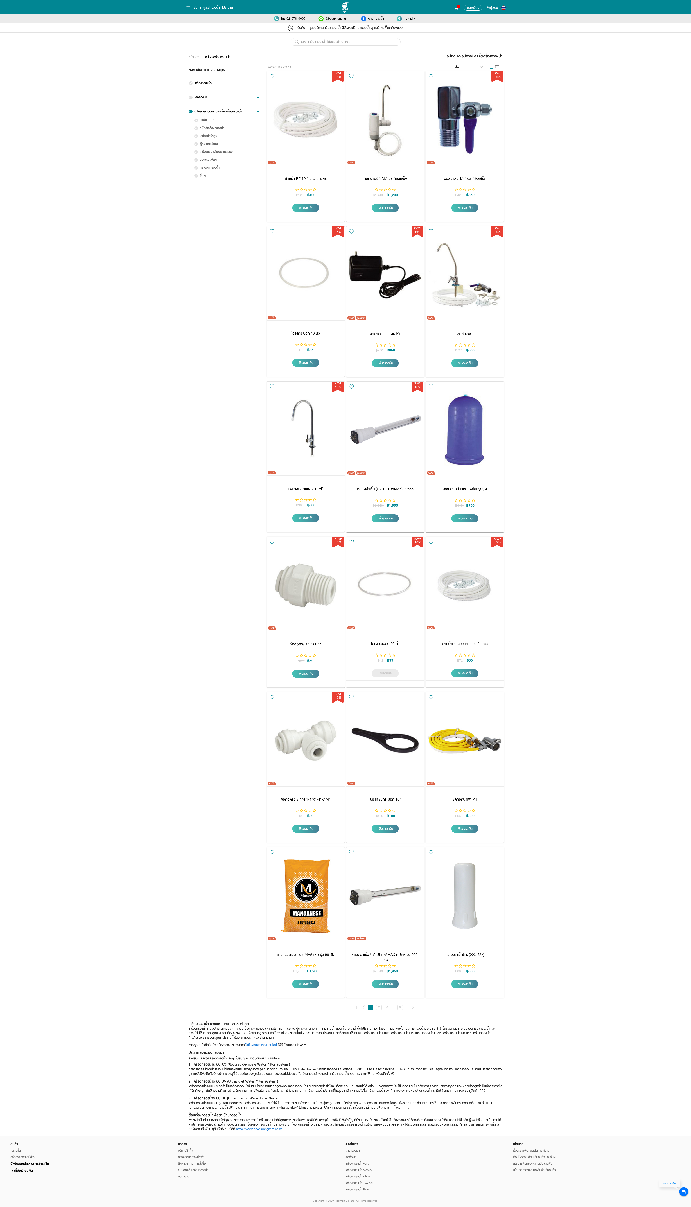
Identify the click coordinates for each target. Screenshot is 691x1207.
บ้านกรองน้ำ (376, 18)
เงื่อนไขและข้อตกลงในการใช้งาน (531, 1150)
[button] (473, 66)
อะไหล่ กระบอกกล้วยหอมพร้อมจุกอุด (465, 430)
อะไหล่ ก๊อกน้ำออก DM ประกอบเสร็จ (385, 120)
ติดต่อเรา (351, 1157)
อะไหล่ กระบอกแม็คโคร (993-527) (465, 896)
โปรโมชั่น (227, 7)
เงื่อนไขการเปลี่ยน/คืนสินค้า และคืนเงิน (535, 1157)
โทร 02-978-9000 (293, 18)
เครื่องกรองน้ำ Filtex (358, 1176)
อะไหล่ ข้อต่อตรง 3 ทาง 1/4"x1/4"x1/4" (306, 741)
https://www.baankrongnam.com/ (259, 1129)
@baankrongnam (337, 18)
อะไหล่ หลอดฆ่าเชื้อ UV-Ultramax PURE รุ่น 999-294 (385, 896)
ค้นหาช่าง (183, 1176)
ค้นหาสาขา (410, 18)
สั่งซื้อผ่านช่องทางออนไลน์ (261, 1045)
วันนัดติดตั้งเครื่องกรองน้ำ (193, 1170)
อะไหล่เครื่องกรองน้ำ (217, 57)
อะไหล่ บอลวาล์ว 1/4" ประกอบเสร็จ (465, 120)
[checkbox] (191, 83)
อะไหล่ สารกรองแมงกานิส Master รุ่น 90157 (306, 896)
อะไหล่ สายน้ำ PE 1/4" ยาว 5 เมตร (306, 120)
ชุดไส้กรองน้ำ (211, 7)
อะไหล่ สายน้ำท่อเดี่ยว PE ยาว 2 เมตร (465, 585)
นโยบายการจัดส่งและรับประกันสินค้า (534, 1170)
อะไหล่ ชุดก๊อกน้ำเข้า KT (465, 741)
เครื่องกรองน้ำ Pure (357, 1163)
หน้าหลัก (194, 57)
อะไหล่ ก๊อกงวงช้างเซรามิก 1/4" (306, 430)
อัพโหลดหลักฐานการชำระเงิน (29, 1163)
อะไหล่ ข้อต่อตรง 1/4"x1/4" (306, 585)
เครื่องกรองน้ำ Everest (359, 1183)
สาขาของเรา (353, 1150)
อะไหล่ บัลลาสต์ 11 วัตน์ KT (385, 275)
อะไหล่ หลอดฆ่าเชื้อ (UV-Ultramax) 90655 (385, 430)
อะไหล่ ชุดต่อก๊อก (465, 275)
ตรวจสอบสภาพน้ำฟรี (191, 1157)
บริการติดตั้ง (185, 1150)
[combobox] (346, 43)
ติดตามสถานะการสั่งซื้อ (192, 1163)
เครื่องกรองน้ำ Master (359, 1170)
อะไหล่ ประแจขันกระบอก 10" (385, 741)
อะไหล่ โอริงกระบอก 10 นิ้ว (306, 275)
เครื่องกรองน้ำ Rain (357, 1189)
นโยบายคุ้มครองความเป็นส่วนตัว (532, 1163)
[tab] (491, 66)
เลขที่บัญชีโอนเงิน (21, 1170)
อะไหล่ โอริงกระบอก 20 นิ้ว (385, 585)
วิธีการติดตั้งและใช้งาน (23, 1157)
